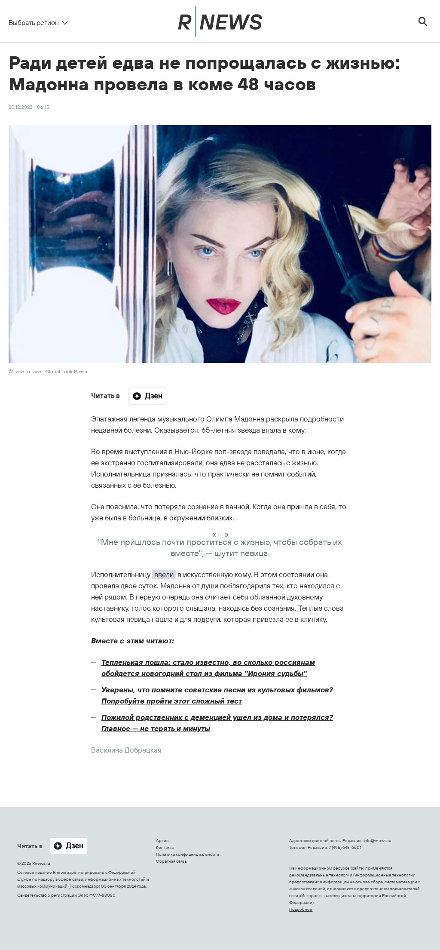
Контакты (165, 847)
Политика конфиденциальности (187, 854)
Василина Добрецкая (126, 749)
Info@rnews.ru (377, 840)
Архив (162, 840)
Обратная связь (171, 861)
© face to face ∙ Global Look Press (48, 371)
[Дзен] (147, 396)
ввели (164, 574)
